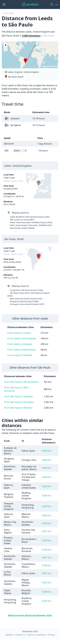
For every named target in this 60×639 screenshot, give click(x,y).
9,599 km (46, 523)
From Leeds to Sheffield (19, 355)
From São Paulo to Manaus (18, 407)
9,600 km (46, 450)
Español (9, 634)
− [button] (6, 49)
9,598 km (46, 591)
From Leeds (8, 13)
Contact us (20, 634)
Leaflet (41, 67)
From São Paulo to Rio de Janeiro (21, 381)
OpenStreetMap (52, 67)
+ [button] (6, 45)
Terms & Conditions (36, 634)
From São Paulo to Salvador (18, 396)
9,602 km (46, 582)
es (56, 4)
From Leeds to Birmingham (21, 338)
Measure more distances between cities (30, 615)
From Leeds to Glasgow (19, 344)
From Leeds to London (19, 332)
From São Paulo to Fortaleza (19, 402)
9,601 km (46, 531)
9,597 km (46, 601)
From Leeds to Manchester (21, 349)
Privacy (51, 634)
